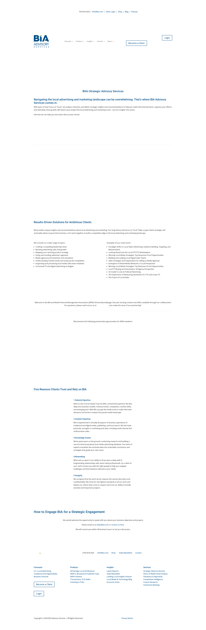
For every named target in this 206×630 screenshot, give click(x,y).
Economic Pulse (113, 582)
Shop (120, 11)
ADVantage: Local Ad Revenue (82, 571)
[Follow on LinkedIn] (139, 12)
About (109, 41)
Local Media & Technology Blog (119, 579)
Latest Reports (113, 571)
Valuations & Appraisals (153, 576)
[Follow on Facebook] (152, 12)
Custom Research (150, 582)
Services (100, 41)
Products (79, 41)
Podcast (134, 11)
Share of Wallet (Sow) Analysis (155, 574)
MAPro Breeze (76, 576)
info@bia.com (97, 11)
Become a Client (136, 43)
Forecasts (68, 41)
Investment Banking (151, 585)
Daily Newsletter (125, 553)
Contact (138, 553)
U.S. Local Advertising (42, 571)
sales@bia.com (103, 525)
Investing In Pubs (77, 582)
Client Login (110, 11)
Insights (89, 41)
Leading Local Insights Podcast (119, 576)
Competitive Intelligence (153, 579)
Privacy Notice (127, 618)
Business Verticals (41, 576)
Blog (126, 11)
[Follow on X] (148, 12)
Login (167, 37)
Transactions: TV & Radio (80, 579)
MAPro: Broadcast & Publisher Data (84, 574)
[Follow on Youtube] (143, 12)
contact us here (117, 525)
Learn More (48, 357)
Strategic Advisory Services (154, 571)
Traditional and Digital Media (45, 574)
